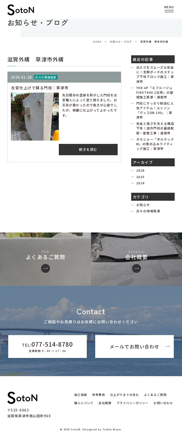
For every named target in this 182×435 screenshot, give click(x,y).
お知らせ (143, 205)
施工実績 (80, 395)
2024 (140, 183)
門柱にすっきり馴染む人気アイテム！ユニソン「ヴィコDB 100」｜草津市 (155, 110)
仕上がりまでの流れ (124, 395)
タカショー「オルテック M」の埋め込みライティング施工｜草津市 (155, 144)
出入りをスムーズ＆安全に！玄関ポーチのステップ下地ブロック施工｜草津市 (155, 74)
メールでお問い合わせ (135, 346)
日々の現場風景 (148, 211)
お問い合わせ (163, 403)
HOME (97, 41)
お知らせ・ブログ (121, 41)
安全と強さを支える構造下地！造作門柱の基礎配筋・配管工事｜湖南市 (155, 128)
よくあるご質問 (155, 395)
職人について (84, 403)
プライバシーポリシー (133, 403)
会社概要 (105, 403)
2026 (140, 170)
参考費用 (98, 395)
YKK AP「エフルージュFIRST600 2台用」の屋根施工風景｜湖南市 (155, 92)
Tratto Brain (112, 429)
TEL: (47, 346)
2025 (140, 177)
